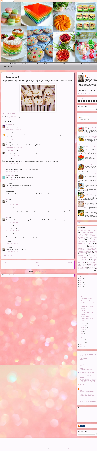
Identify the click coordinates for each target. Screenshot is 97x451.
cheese (94, 238)
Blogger (68, 448)
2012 (81, 290)
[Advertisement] (19, 441)
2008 (81, 346)
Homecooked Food (74, 64)
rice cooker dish (88, 265)
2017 (81, 280)
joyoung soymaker (82, 255)
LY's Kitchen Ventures (85, 384)
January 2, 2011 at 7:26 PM (12, 171)
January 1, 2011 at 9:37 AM (12, 155)
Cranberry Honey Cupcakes (87, 300)
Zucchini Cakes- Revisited (87, 312)
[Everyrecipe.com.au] (83, 222)
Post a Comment (8, 255)
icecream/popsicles (82, 252)
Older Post (70, 262)
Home (5, 64)
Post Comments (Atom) (41, 271)
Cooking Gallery (10, 175)
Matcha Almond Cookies (85, 386)
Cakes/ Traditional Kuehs (28, 64)
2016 (81, 282)
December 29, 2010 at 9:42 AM (13, 129)
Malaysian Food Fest (90, 261)
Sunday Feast (83, 355)
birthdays (80, 237)
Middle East (81, 262)
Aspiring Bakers (89, 232)
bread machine (93, 237)
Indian (91, 252)
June (82, 333)
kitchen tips (83, 257)
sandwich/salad (82, 268)
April (82, 337)
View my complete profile (84, 93)
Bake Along (88, 234)
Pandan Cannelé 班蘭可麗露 (86, 369)
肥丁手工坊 (82, 378)
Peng (7, 142)
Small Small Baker (10, 151)
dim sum (90, 245)
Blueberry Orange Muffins (87, 318)
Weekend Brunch (85, 316)
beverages (92, 235)
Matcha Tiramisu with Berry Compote (88, 401)
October (83, 325)
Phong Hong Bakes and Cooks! (88, 354)
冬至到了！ (83, 308)
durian (85, 246)
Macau (79, 261)
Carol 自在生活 (83, 358)
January (83, 342)
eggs (90, 246)
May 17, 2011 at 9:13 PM (12, 196)
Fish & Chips (84, 320)
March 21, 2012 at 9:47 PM (12, 243)
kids (90, 255)
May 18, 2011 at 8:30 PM (12, 214)
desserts (82, 245)
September (84, 327)
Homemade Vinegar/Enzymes (84, 251)
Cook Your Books (84, 243)
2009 (81, 344)
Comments (83, 119)
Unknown (8, 133)
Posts (81, 117)
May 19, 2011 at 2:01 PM (12, 222)
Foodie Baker (83, 400)
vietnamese (91, 270)
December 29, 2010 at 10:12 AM (14, 139)
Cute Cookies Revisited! (90, 202)
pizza (95, 264)
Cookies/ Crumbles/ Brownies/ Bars (45, 64)
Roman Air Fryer (8, 66)
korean (90, 257)
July (82, 331)
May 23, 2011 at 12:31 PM (12, 230)
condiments (81, 241)
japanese (82, 254)
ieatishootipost (84, 362)
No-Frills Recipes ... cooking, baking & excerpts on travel (87, 373)
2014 (81, 286)
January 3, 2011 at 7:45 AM (12, 188)
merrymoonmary (55, 448)
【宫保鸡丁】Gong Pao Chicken (87, 391)
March (82, 339)
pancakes (83, 264)
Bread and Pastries (14, 64)
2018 (81, 278)
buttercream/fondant (83, 238)
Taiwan (91, 268)
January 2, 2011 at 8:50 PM (12, 179)
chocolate (81, 240)
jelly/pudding (93, 254)
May (82, 335)
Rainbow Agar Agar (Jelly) (90, 155)
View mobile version (38, 266)
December (83, 296)
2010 (81, 295)
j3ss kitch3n (9, 124)
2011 (81, 293)
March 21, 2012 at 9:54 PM (12, 251)
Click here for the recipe (8, 113)
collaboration (92, 240)
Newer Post (5, 262)
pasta (90, 264)
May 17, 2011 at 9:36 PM (12, 204)
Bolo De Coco (84, 314)
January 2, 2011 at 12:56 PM (13, 163)
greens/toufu (81, 248)
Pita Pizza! (83, 310)
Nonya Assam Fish (88, 164)
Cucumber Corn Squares (87, 306)
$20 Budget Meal (82, 230)
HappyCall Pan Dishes (86, 64)
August (83, 329)
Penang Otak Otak (88, 211)
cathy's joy (82, 368)
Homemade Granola (89, 184)
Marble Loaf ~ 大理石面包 (85, 375)
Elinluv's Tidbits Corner (86, 394)
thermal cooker (83, 270)
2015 (81, 284)
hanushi (8, 159)
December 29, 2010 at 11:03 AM (14, 147)
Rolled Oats (84, 267)
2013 (81, 288)
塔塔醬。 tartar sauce (84, 359)
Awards (79, 234)
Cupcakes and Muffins (61, 64)
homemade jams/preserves (86, 249)
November (83, 323)
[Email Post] (19, 117)
